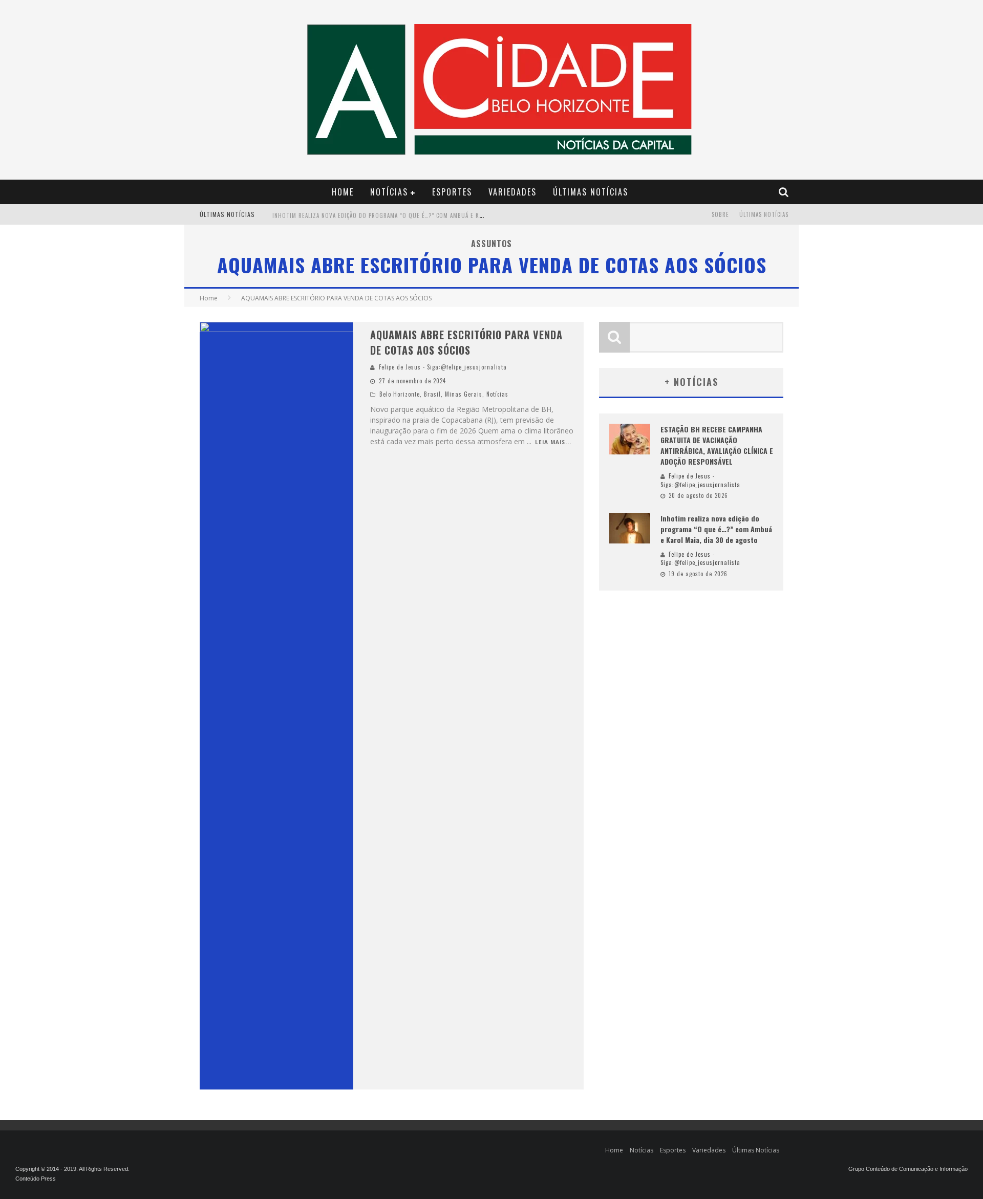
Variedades (512, 192)
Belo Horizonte (399, 394)
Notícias (389, 192)
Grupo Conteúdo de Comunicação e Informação (908, 1169)
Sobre (720, 214)
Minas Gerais (463, 394)
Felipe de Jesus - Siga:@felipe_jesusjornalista (443, 367)
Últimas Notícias (590, 192)
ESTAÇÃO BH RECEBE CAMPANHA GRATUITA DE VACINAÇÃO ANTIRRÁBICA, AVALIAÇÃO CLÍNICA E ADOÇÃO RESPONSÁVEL (716, 445)
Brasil (432, 394)
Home (343, 192)
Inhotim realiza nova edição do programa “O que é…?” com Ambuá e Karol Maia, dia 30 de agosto (417, 215)
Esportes (452, 192)
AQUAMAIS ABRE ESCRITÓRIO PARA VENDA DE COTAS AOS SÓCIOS (466, 342)
